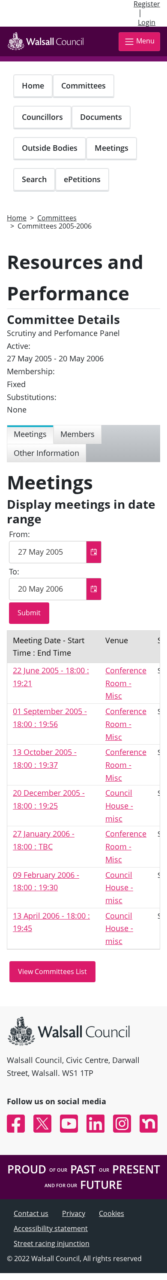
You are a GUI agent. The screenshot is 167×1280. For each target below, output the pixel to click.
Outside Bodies (50, 148)
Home (33, 85)
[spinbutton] (55, 552)
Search (34, 179)
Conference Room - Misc (125, 683)
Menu (145, 41)
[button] (93, 552)
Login (146, 22)
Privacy (73, 1213)
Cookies (111, 1213)
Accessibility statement (51, 1228)
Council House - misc (119, 805)
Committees (83, 85)
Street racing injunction (51, 1243)
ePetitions (82, 179)
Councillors (42, 117)
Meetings (111, 148)
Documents (101, 117)
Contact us (31, 1213)
